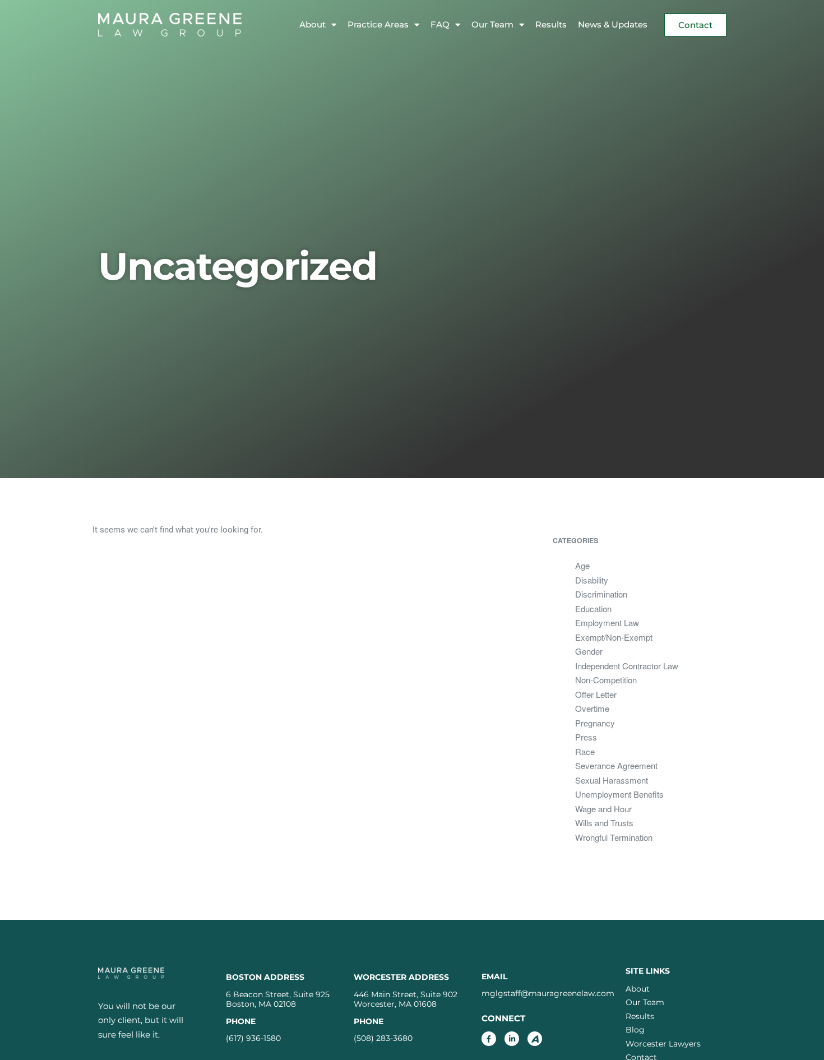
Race (585, 751)
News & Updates (612, 24)
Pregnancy (595, 723)
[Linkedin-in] (511, 1038)
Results (551, 24)
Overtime (592, 708)
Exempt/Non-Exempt (613, 637)
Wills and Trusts (604, 822)
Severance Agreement (616, 765)
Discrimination (601, 594)
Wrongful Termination (613, 837)
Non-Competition (606, 680)
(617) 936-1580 (253, 1038)
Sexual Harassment (611, 780)
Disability (591, 580)
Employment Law (607, 622)
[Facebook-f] (489, 1038)
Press (586, 737)
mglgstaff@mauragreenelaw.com (548, 993)
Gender (589, 651)
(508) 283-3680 (383, 1038)
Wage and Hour (603, 808)
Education (593, 608)
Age (582, 565)
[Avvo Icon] (534, 1038)
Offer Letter (596, 694)
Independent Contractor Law (626, 666)
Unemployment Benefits (619, 794)
